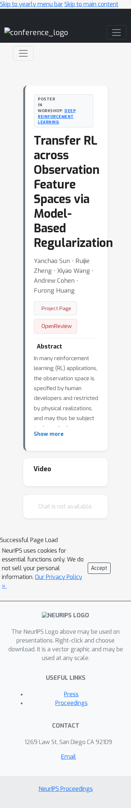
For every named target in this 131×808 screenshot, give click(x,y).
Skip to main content (91, 4)
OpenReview (56, 326)
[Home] (36, 32)
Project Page (56, 308)
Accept (99, 568)
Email (68, 757)
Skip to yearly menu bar (31, 4)
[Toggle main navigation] (116, 32)
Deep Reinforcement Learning (57, 116)
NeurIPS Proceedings (66, 789)
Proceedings (71, 703)
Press (71, 694)
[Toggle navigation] (23, 53)
